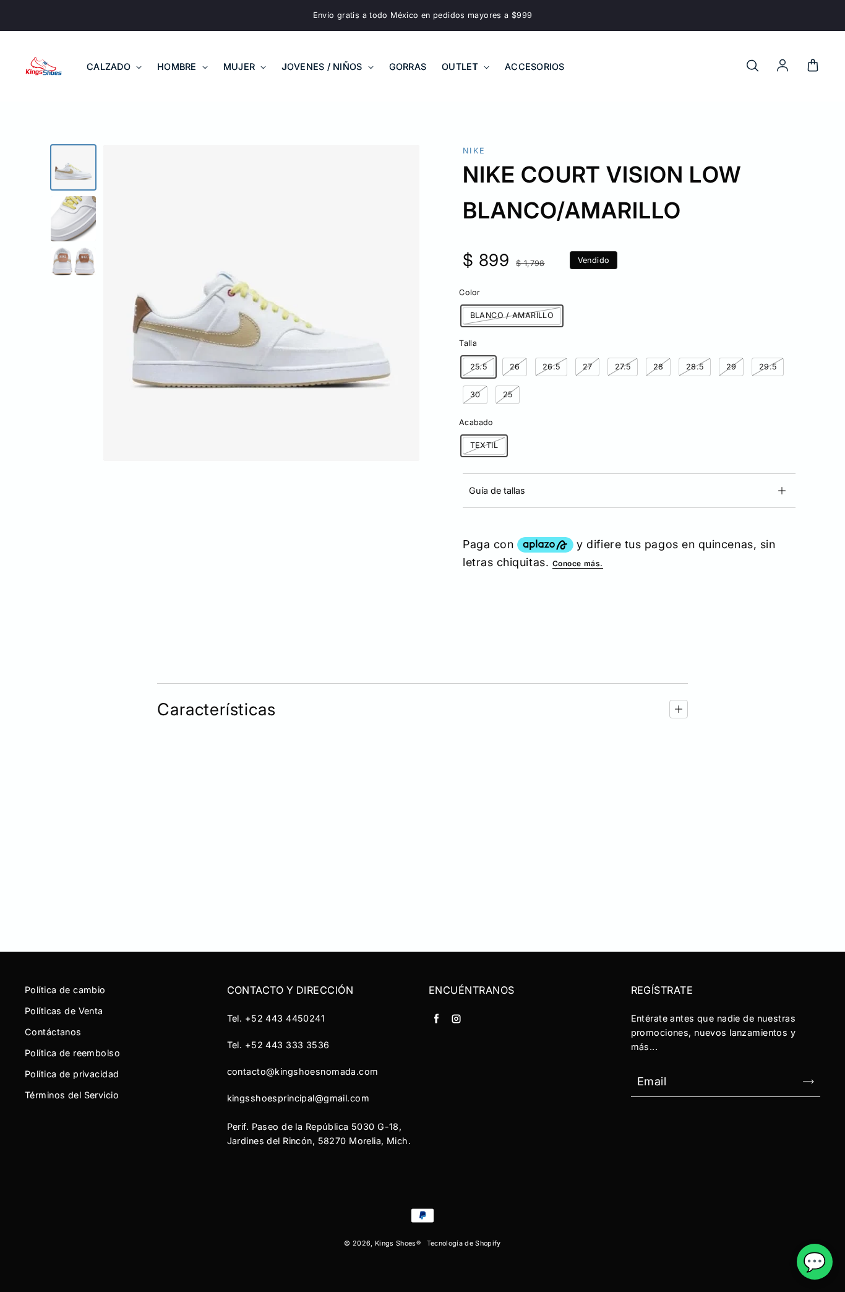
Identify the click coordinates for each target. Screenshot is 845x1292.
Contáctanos (53, 1032)
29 (731, 366)
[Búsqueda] (752, 66)
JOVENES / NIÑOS (322, 66)
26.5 (551, 366)
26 (515, 366)
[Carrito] (812, 66)
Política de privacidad (72, 1074)
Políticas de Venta (64, 1011)
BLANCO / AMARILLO (512, 315)
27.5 (623, 366)
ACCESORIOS (535, 66)
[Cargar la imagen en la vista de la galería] (73, 167)
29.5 (768, 366)
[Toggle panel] (678, 709)
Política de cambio (65, 989)
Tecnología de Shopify (464, 1243)
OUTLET (461, 66)
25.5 (478, 366)
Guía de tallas (497, 490)
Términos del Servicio (72, 1095)
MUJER (240, 66)
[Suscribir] (808, 1081)
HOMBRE (178, 66)
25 (508, 394)
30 (475, 394)
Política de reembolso (72, 1053)
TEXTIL (484, 445)
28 (658, 366)
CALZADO (110, 66)
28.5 (695, 366)
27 (588, 366)
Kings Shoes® (398, 1243)
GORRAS (408, 66)
